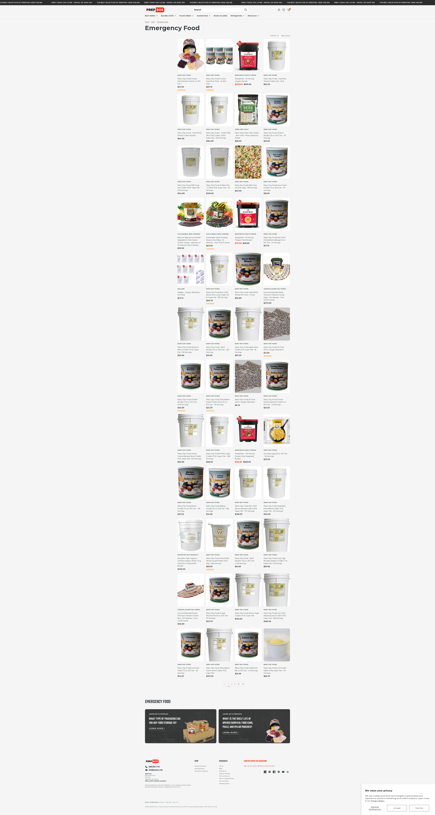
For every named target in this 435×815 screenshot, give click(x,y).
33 (239, 684)
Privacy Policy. (377, 801)
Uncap (215, 807)
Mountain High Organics (188, 555)
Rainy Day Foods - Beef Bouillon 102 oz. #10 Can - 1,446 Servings (245, 560)
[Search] (246, 10)
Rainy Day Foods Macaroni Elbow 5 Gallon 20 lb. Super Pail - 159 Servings (188, 349)
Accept (397, 808)
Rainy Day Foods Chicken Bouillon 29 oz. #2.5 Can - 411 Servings (275, 135)
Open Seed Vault (242, 129)
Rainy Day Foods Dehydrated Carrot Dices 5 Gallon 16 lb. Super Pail (217, 670)
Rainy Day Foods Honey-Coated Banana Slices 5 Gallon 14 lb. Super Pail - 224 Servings (189, 456)
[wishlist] (283, 9)
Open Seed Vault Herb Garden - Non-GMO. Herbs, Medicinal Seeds (247, 135)
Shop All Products (200, 766)
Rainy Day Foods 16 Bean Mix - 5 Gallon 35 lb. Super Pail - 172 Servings (218, 187)
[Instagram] (269, 772)
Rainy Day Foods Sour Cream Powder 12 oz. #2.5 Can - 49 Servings (275, 187)
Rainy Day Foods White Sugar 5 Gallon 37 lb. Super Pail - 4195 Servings (218, 456)
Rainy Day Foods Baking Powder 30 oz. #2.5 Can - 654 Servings (217, 508)
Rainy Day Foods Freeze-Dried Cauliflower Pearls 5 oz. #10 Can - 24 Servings (275, 402)
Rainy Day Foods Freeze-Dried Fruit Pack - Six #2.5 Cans (216, 81)
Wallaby (181, 289)
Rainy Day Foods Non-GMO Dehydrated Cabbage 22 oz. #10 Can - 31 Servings (275, 240)
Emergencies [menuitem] (236, 16)
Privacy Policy (223, 781)
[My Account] (279, 9)
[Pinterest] (278, 772)
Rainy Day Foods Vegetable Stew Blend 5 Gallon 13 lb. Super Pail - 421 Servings (275, 508)
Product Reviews (224, 773)
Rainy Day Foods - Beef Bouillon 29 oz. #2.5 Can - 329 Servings (217, 349)
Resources (223, 761)
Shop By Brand (199, 768)
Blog (220, 768)
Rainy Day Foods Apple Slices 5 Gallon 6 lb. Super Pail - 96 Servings (246, 349)
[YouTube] (283, 772)
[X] (265, 772)
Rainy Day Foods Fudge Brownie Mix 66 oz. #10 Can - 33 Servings (217, 615)
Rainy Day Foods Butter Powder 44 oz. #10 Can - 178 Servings (189, 508)
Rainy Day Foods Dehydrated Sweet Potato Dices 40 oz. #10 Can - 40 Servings (217, 402)
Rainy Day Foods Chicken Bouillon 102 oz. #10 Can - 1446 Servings (188, 402)
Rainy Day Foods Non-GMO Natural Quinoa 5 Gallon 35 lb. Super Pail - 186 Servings (275, 615)
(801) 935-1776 (154, 767)
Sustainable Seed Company (189, 234)
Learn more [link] (156, 728)
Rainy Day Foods (184, 75)
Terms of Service (224, 776)
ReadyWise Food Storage (245, 75)
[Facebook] (274, 772)
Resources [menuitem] (252, 16)
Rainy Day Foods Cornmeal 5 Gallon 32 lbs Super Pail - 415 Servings (275, 670)
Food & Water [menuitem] (185, 16)
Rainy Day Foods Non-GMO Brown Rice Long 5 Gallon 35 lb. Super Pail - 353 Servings (217, 294)
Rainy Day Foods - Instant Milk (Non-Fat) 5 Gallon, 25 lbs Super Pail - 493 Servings (218, 135)
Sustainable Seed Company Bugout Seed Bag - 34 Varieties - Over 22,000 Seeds (218, 240)
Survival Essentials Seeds (275, 289)
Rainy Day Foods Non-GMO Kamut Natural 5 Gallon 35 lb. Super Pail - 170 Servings (246, 508)
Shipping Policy (224, 783)
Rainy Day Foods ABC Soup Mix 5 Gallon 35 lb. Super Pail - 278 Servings (189, 187)
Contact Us (222, 771)
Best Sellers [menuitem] (150, 16)
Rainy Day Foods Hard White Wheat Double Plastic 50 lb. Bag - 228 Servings (217, 560)
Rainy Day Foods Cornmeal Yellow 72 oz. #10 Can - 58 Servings (188, 670)
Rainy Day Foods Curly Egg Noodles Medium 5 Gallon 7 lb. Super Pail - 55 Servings (276, 560)
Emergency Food (162, 22)
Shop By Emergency (201, 771)
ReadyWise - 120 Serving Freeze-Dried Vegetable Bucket (245, 456)
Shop (153, 22)
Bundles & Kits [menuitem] (167, 16)
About (221, 766)
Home (147, 22)
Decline (419, 808)
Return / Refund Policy (226, 778)
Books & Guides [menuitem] (220, 16)
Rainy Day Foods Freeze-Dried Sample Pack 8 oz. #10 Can (189, 81)
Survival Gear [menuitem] (202, 16)
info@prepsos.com (156, 770)
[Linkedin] (287, 772)
